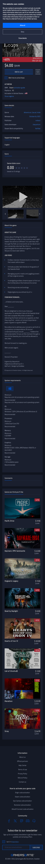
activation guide (19, 88)
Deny (22, 32)
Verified (37, 128)
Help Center (22, 765)
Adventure (27, 112)
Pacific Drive (9, 521)
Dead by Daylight (11, 611)
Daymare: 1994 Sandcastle (15, 551)
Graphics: (8, 442)
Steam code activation (22, 797)
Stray (7, 731)
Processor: (8, 418)
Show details (22, 38)
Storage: (8, 457)
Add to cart (19, 72)
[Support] (34, 821)
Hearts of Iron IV (11, 641)
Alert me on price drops (17, 78)
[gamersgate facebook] (9, 821)
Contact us (22, 782)
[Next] (40, 214)
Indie (38, 112)
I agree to (12, 842)
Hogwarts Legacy (11, 581)
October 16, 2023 (34, 116)
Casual (34, 112)
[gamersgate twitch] (21, 821)
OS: (6, 406)
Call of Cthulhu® (11, 671)
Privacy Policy (22, 774)
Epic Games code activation (22, 801)
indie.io (38, 120)
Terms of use (22, 769)
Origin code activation (22, 792)
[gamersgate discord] (28, 821)
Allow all (22, 25)
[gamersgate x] (15, 821)
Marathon (8, 701)
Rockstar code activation (22, 805)
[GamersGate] (22, 856)
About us (22, 757)
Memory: (8, 430)
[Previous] (5, 214)
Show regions (9, 96)
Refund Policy (22, 778)
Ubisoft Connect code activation (22, 809)
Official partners (22, 761)
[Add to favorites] (37, 71)
